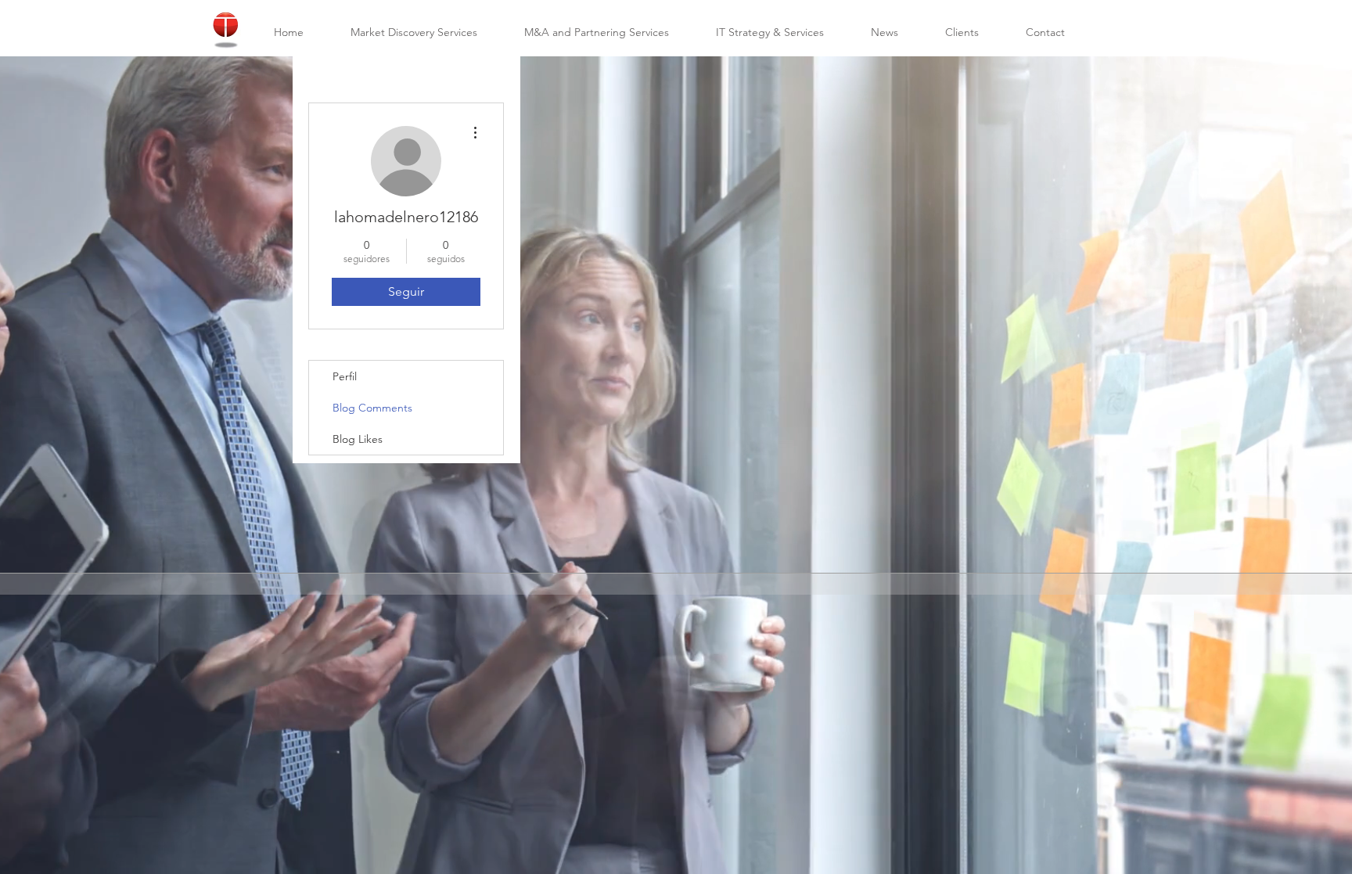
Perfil (345, 376)
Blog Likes (358, 439)
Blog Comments (372, 408)
